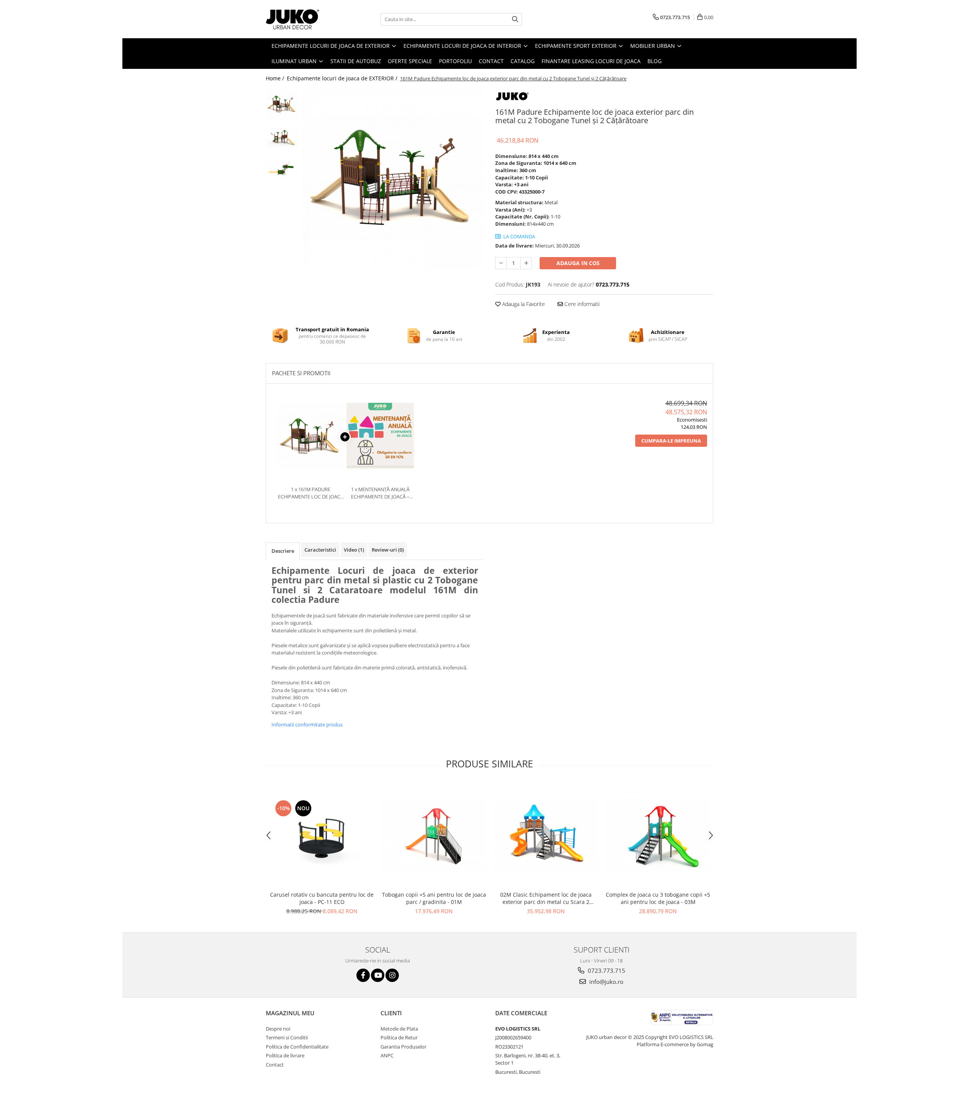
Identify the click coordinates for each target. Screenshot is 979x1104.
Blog (654, 61)
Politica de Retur (399, 1037)
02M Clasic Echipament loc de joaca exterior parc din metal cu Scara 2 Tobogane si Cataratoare (546, 898)
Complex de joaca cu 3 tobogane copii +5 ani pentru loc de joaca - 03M (658, 898)
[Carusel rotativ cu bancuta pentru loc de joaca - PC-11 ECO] (322, 834)
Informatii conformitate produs (307, 724)
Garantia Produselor (403, 1046)
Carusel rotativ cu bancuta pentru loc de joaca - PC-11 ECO (322, 898)
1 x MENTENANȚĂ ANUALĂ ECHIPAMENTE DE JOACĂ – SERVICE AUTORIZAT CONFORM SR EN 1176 (380, 493)
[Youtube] (377, 975)
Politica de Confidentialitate (297, 1046)
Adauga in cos (578, 263)
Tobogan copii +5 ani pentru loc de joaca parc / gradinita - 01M (434, 898)
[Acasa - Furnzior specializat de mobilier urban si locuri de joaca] (304, 19)
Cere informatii (581, 304)
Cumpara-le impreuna (671, 440)
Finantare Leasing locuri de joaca (591, 61)
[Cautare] (515, 19)
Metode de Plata (399, 1028)
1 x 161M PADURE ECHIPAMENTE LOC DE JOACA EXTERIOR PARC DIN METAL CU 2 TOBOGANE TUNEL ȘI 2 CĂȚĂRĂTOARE (310, 493)
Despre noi (278, 1028)
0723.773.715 (605, 970)
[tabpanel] (393, 179)
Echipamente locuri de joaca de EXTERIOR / (343, 78)
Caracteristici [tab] (320, 549)
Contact (491, 61)
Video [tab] (354, 549)
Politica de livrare (285, 1055)
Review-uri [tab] (388, 549)
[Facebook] (363, 975)
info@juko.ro (605, 981)
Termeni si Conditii (287, 1037)
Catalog (523, 61)
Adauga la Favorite (523, 304)
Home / (276, 78)
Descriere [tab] (283, 550)
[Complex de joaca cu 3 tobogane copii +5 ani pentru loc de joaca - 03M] (658, 835)
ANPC (387, 1055)
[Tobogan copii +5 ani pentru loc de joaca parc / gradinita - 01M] (434, 835)
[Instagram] (392, 975)
